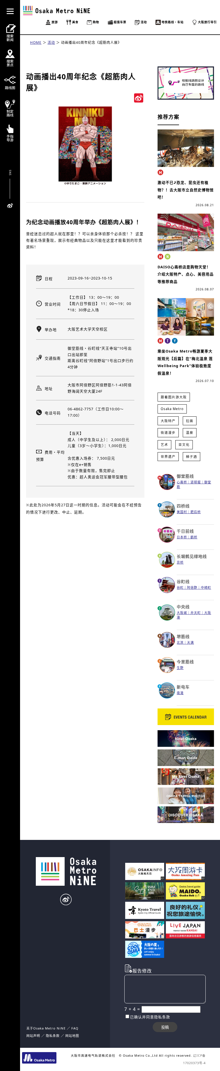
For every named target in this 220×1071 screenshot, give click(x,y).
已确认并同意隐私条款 (150, 1016)
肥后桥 (195, 512)
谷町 (180, 587)
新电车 (183, 687)
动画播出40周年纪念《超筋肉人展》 (91, 42)
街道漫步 (168, 432)
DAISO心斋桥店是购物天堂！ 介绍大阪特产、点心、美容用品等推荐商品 (186, 274)
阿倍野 (192, 587)
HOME (36, 42)
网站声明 (33, 1035)
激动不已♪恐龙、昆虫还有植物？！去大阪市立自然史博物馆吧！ (186, 190)
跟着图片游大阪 (174, 397)
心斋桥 (182, 482)
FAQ (74, 1028)
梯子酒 (191, 456)
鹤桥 (193, 537)
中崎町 (206, 587)
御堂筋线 (185, 476)
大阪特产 (168, 421)
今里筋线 (185, 661)
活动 (51, 42)
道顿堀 (195, 482)
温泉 (189, 432)
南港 (180, 693)
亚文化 (184, 444)
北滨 (180, 642)
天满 (190, 642)
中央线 (183, 606)
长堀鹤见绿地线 (192, 556)
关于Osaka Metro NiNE (46, 1028)
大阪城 (182, 613)
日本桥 (182, 537)
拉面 (189, 421)
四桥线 (183, 506)
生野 (180, 668)
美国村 (182, 512)
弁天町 (195, 613)
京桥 (180, 562)
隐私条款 (53, 1035)
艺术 (164, 444)
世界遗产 (168, 456)
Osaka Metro (172, 409)
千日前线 (185, 531)
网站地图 (72, 1035)
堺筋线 (183, 636)
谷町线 (183, 581)
